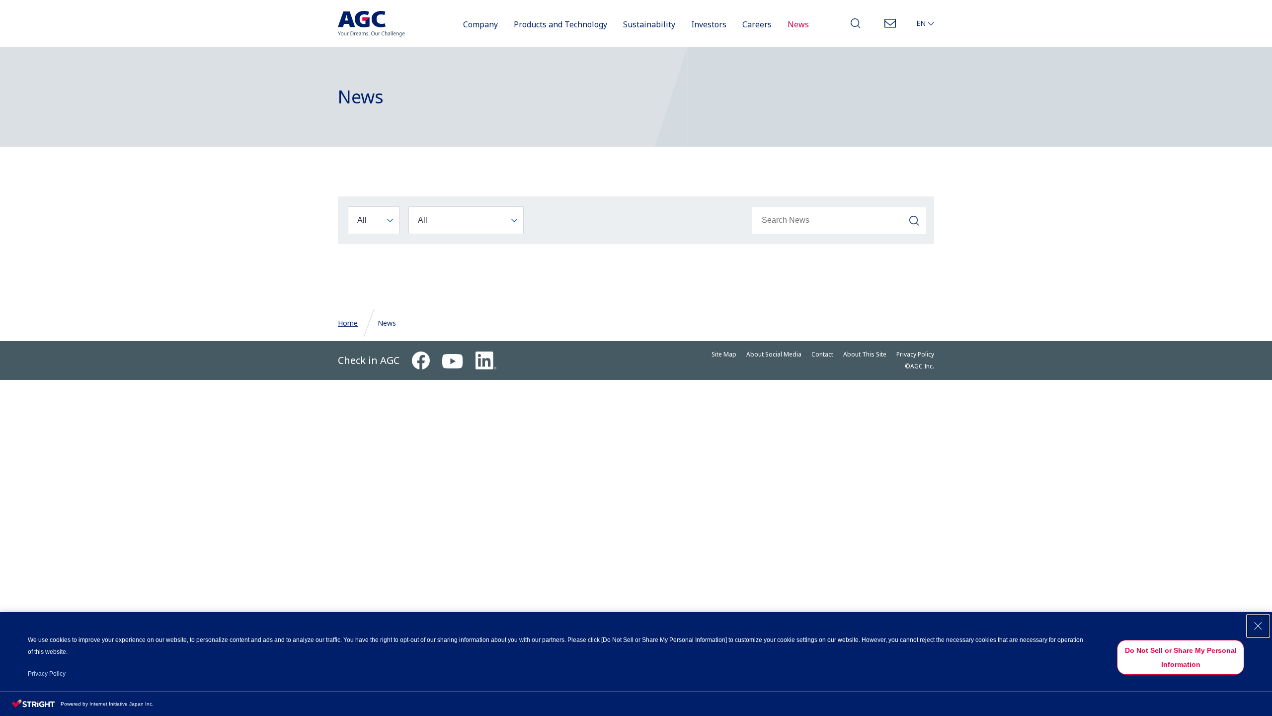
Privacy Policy (915, 354)
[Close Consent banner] (1258, 626)
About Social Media (773, 354)
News (798, 24)
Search (856, 26)
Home (348, 323)
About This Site (864, 354)
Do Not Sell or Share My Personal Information (1181, 657)
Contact (890, 26)
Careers (757, 24)
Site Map (724, 354)
